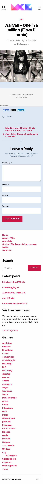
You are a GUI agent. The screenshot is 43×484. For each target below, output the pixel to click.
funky (5, 394)
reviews (6, 438)
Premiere (6, 425)
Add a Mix (7, 241)
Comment (7, 163)
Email (5, 196)
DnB (4, 367)
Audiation (7, 343)
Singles (6, 442)
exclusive (7, 384)
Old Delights (11, 455)
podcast (6, 421)
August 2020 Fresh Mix (13, 293)
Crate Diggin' (8, 360)
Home (5, 235)
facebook (6, 250)
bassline (6, 346)
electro (5, 377)
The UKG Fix (8, 445)
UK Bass (6, 449)
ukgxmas (6, 462)
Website (5, 206)
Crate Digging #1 (10, 287)
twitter (5, 247)
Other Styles (8, 418)
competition (8, 357)
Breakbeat (7, 350)
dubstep (6, 374)
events (5, 381)
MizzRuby (16, 40)
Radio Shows (8, 428)
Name (5, 185)
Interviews (7, 408)
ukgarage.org (9, 459)
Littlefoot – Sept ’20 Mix (13, 282)
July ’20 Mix (8, 298)
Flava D (8, 116)
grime (5, 401)
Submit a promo (10, 330)
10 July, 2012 (31, 40)
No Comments (23, 44)
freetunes (7, 391)
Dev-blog (6, 363)
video (5, 469)
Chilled (5, 353)
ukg (21, 19)
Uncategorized (9, 465)
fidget (5, 387)
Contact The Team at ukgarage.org (19, 244)
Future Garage (9, 398)
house (5, 404)
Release (6, 432)
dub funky (7, 370)
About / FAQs (8, 238)
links (4, 411)
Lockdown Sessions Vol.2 (14, 303)
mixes (5, 415)
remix (5, 435)
